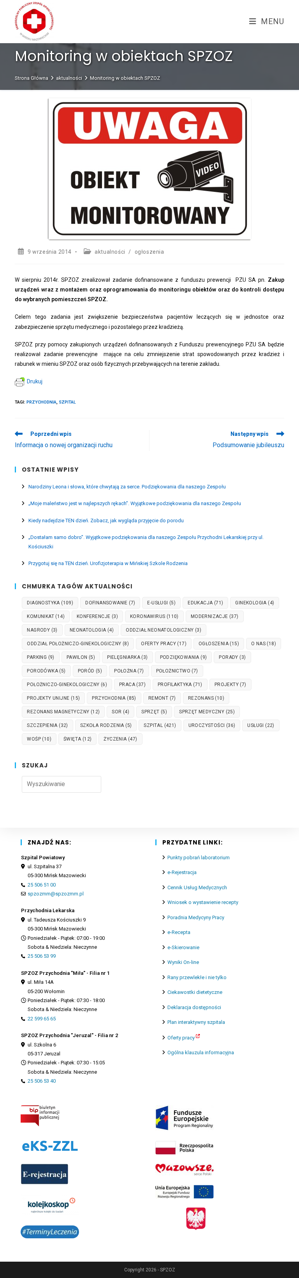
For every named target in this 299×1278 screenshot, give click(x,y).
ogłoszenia (149, 252)
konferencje (97, 616)
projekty (230, 684)
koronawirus (154, 616)
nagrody (42, 630)
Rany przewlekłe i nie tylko (197, 977)
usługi (260, 725)
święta (77, 739)
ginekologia (254, 603)
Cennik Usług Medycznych (197, 887)
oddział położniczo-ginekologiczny (78, 643)
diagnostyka (50, 603)
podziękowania (183, 657)
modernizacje (215, 616)
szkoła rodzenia (106, 725)
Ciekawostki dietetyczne (194, 992)
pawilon (81, 657)
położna (129, 671)
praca (132, 684)
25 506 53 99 (42, 956)
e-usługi (161, 603)
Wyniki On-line (183, 962)
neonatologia (92, 630)
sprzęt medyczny (207, 711)
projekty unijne (53, 698)
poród (90, 671)
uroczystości (212, 725)
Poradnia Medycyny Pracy (195, 917)
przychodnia (41, 402)
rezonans (206, 698)
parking (40, 657)
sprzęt (154, 711)
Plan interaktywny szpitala (196, 1022)
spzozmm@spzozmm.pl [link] (56, 894)
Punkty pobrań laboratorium (198, 857)
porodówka (46, 671)
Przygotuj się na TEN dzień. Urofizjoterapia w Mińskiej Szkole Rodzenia (108, 563)
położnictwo (177, 671)
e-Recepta (178, 932)
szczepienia (47, 725)
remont (162, 698)
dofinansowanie (110, 603)
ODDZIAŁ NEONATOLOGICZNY (163, 630)
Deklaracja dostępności (194, 1007)
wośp (39, 739)
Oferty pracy (181, 1038)
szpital (67, 402)
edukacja (205, 603)
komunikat (46, 616)
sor (120, 711)
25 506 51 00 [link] (42, 885)
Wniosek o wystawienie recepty (202, 902)
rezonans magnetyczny (63, 711)
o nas (263, 643)
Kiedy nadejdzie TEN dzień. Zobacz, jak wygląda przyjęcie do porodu (106, 520)
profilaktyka (180, 684)
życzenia (120, 739)
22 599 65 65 (42, 1019)
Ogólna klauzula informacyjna (200, 1052)
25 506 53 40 (42, 1081)
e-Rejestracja (182, 872)
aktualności (110, 252)
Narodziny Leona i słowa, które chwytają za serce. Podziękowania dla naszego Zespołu (127, 487)
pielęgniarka (127, 657)
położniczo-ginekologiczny (67, 684)
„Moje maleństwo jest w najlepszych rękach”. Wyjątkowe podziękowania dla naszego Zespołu (134, 503)
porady (232, 657)
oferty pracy (163, 643)
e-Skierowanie (183, 947)
